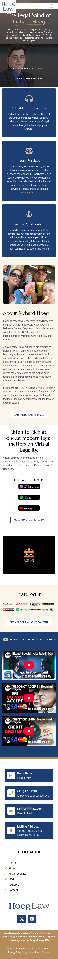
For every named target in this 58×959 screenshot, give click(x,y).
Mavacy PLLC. (29, 192)
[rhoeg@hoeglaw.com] (11, 811)
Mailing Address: (28, 826)
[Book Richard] (11, 775)
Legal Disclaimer (32, 952)
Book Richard (25, 773)
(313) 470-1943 (27, 791)
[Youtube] (32, 919)
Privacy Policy (14, 952)
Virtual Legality (46, 387)
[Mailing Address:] (11, 830)
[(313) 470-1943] (11, 793)
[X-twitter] (21, 919)
